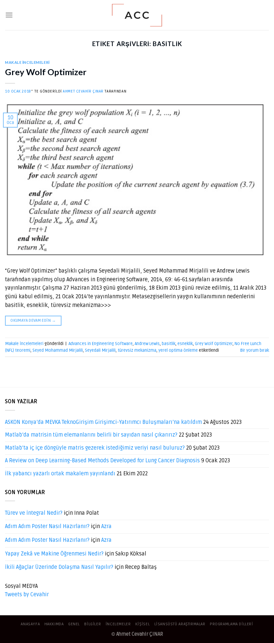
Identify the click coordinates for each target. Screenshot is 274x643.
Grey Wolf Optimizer (46, 72)
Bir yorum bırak (254, 350)
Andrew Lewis (147, 343)
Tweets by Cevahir (27, 594)
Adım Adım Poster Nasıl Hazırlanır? (47, 526)
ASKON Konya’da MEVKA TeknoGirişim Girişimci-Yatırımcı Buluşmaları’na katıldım (103, 422)
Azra (106, 526)
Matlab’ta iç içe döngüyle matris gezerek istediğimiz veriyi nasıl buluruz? (95, 448)
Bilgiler (92, 624)
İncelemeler (118, 624)
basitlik (168, 343)
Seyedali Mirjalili (100, 350)
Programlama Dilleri (231, 624)
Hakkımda (54, 624)
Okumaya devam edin (33, 320)
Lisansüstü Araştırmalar (180, 624)
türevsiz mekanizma (137, 350)
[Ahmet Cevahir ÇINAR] (137, 15)
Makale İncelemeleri (27, 62)
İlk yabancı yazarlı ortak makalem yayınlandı (60, 473)
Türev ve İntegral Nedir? (33, 513)
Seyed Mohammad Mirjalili (57, 350)
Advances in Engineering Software (100, 343)
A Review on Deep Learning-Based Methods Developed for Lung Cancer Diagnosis (102, 460)
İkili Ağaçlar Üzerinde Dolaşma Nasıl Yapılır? (59, 567)
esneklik (185, 343)
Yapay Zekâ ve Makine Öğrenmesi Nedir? (54, 553)
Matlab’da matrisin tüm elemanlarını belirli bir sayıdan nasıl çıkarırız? (91, 435)
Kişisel (142, 624)
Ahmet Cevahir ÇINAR (83, 91)
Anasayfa (30, 624)
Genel (74, 624)
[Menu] (9, 15)
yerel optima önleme (178, 350)
